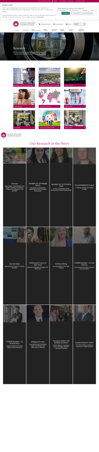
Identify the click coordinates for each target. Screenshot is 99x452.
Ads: (93, 10)
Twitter (97, 135)
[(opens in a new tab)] (11, 135)
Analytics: (85, 10)
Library (55, 1)
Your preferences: (74, 10)
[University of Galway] (24, 24)
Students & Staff (80, 1)
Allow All (66, 13)
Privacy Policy (40, 17)
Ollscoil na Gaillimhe (44, 1)
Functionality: (61, 10)
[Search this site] (84, 24)
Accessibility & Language (66, 1)
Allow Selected (87, 13)
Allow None (76, 13)
